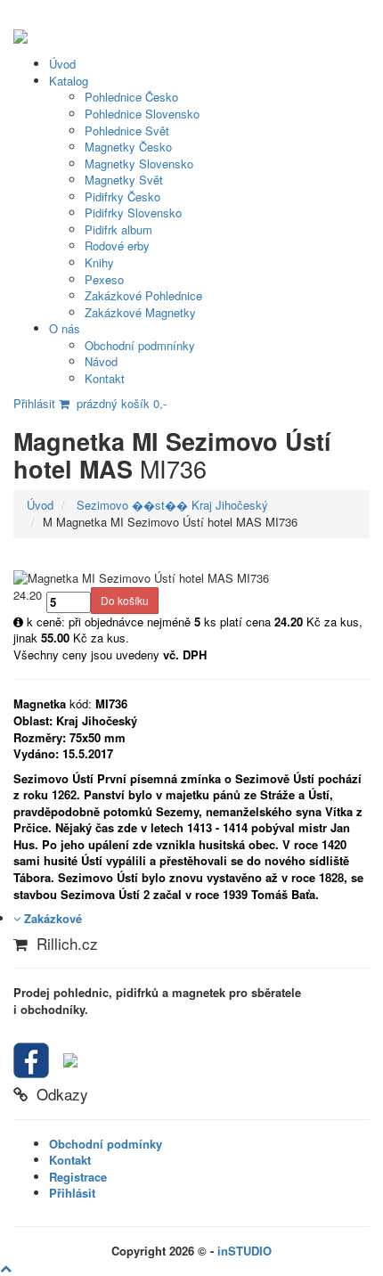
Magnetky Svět (124, 179)
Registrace (78, 1176)
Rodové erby (117, 245)
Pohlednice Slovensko (142, 113)
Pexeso (104, 279)
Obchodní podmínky (105, 1143)
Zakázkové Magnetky (140, 312)
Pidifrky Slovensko (133, 212)
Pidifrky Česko (122, 196)
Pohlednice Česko (131, 96)
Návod (101, 361)
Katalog (68, 80)
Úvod (62, 63)
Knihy (99, 262)
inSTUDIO (244, 1250)
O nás (64, 328)
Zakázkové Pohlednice (143, 295)
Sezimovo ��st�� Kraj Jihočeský (170, 504)
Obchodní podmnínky (140, 345)
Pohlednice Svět (127, 130)
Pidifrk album (118, 229)
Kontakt (105, 378)
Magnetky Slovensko (139, 163)
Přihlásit (34, 403)
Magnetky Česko (128, 146)
